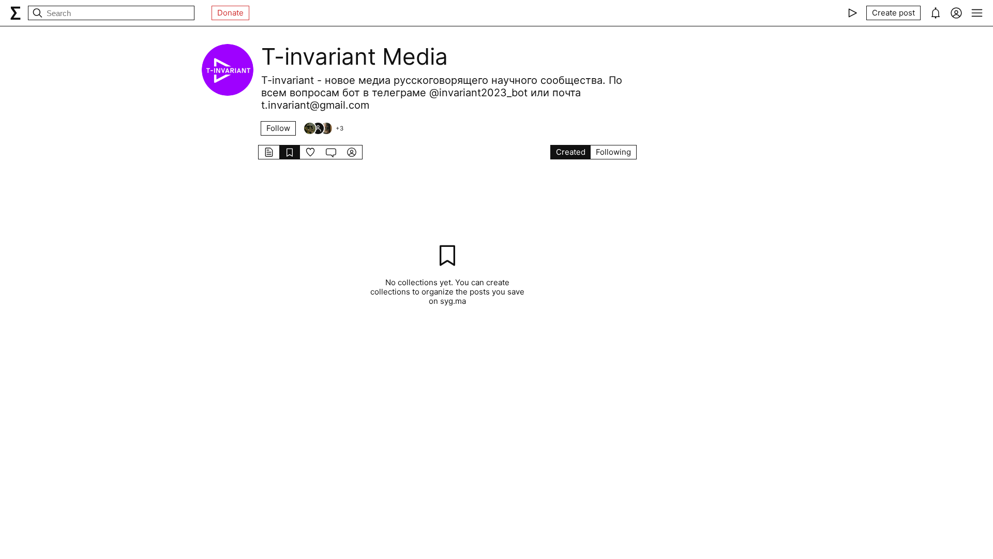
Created (570, 152)
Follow (278, 128)
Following (613, 152)
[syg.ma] (15, 13)
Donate (230, 13)
